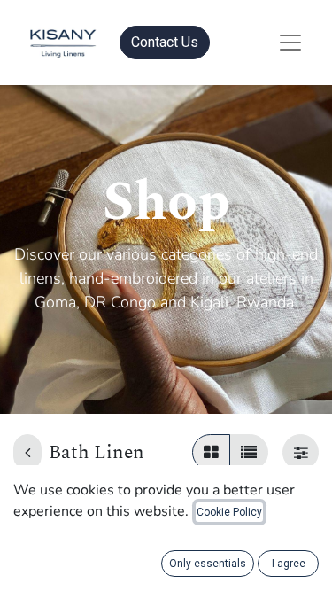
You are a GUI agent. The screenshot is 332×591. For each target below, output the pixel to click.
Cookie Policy (229, 512)
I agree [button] (288, 563)
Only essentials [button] (207, 563)
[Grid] (211, 452)
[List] (248, 452)
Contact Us (164, 42)
